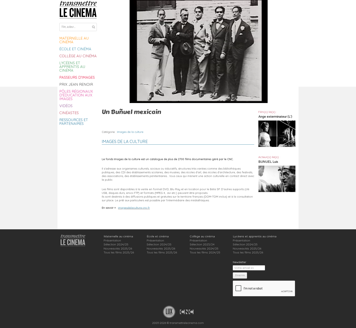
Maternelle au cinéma (74, 40)
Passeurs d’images (77, 77)
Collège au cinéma (78, 56)
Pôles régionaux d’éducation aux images (76, 95)
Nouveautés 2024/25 (204, 248)
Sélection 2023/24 (202, 244)
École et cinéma (75, 49)
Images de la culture (130, 132)
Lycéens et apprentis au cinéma (72, 67)
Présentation (112, 240)
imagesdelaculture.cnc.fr (134, 207)
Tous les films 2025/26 (119, 252)
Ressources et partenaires (73, 121)
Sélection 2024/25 (116, 244)
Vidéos (66, 105)
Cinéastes (69, 112)
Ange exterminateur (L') (275, 116)
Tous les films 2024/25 (205, 252)
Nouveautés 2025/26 (118, 248)
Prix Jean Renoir (76, 84)
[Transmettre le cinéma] (78, 10)
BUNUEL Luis (268, 162)
